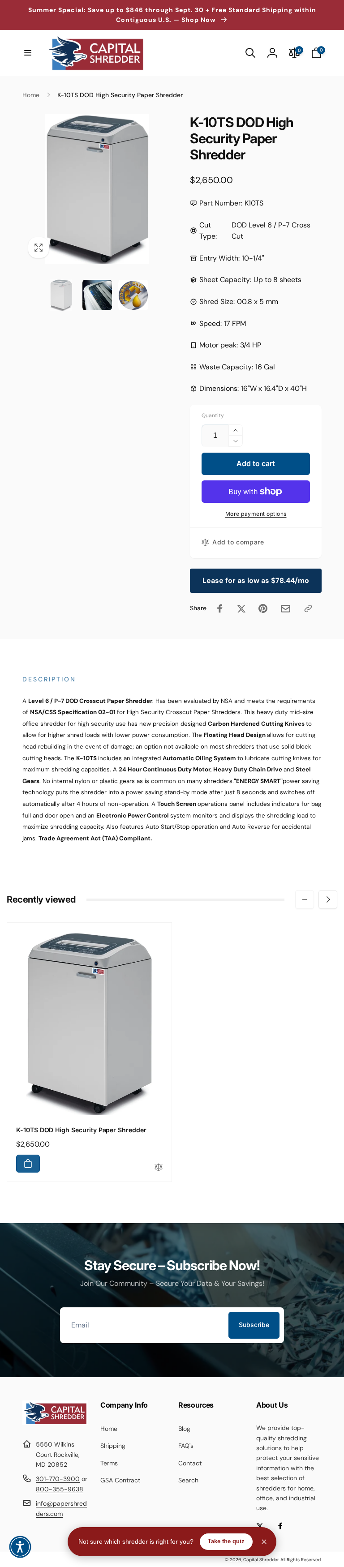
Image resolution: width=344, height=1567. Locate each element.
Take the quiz (226, 1541)
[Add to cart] (28, 1164)
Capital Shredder (261, 1560)
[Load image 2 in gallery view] (97, 295)
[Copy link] (308, 608)
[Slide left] (304, 899)
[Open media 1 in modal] (97, 189)
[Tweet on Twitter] (241, 608)
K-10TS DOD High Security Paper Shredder (81, 1130)
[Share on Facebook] (219, 608)
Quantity (213, 416)
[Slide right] (327, 899)
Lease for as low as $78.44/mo (255, 580)
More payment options (256, 513)
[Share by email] (285, 608)
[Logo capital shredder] (55, 1422)
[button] (28, 53)
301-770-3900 (58, 1479)
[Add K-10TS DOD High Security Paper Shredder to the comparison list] (159, 1168)
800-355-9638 (59, 1489)
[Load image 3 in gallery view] (133, 295)
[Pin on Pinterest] (262, 608)
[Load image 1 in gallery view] (61, 295)
